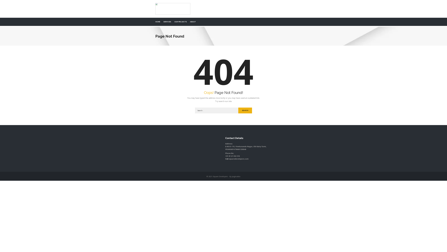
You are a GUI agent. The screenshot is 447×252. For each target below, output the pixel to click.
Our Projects (180, 22)
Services (167, 22)
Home (157, 22)
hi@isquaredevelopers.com (237, 159)
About (193, 22)
